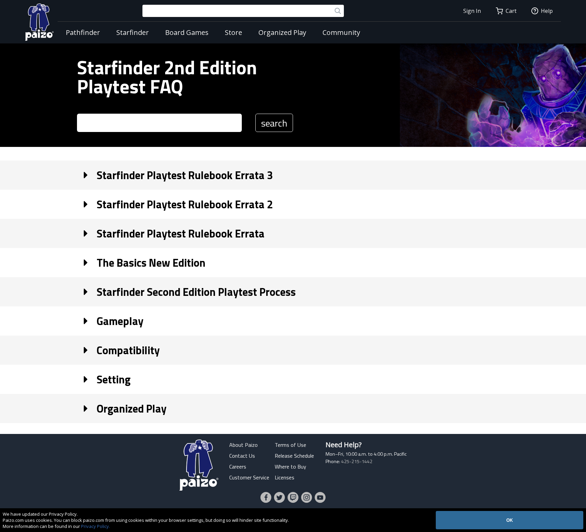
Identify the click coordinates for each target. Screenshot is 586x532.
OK (509, 520)
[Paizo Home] (39, 21)
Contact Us (242, 456)
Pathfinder (83, 32)
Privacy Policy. (95, 526)
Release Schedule (294, 456)
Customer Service (249, 477)
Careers (237, 466)
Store (233, 32)
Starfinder (132, 32)
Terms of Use (290, 445)
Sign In (472, 11)
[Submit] (338, 10)
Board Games (187, 32)
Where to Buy (290, 466)
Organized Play (282, 32)
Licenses (284, 477)
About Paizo (243, 445)
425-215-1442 (356, 461)
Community (341, 32)
